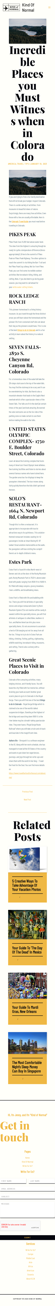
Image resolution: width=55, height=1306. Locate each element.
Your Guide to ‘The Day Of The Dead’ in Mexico (27, 949)
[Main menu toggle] (49, 7)
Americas (30, 1270)
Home (27, 1157)
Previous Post (27, 791)
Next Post (27, 799)
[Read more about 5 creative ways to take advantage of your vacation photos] (27, 859)
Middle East (30, 1258)
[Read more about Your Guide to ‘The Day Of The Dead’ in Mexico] (27, 924)
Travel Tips (23, 163)
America (12, 163)
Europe (30, 1254)
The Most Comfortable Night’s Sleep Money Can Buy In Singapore (27, 1066)
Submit (27, 1237)
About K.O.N (30, 1278)
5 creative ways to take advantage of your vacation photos (26, 885)
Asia (13, 1079)
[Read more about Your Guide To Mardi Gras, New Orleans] (27, 985)
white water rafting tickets (23, 287)
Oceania (30, 1274)
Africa (30, 1266)
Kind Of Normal (28, 7)
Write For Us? (27, 1166)
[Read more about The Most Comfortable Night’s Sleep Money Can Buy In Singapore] (27, 1042)
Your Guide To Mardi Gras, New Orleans (25, 1009)
